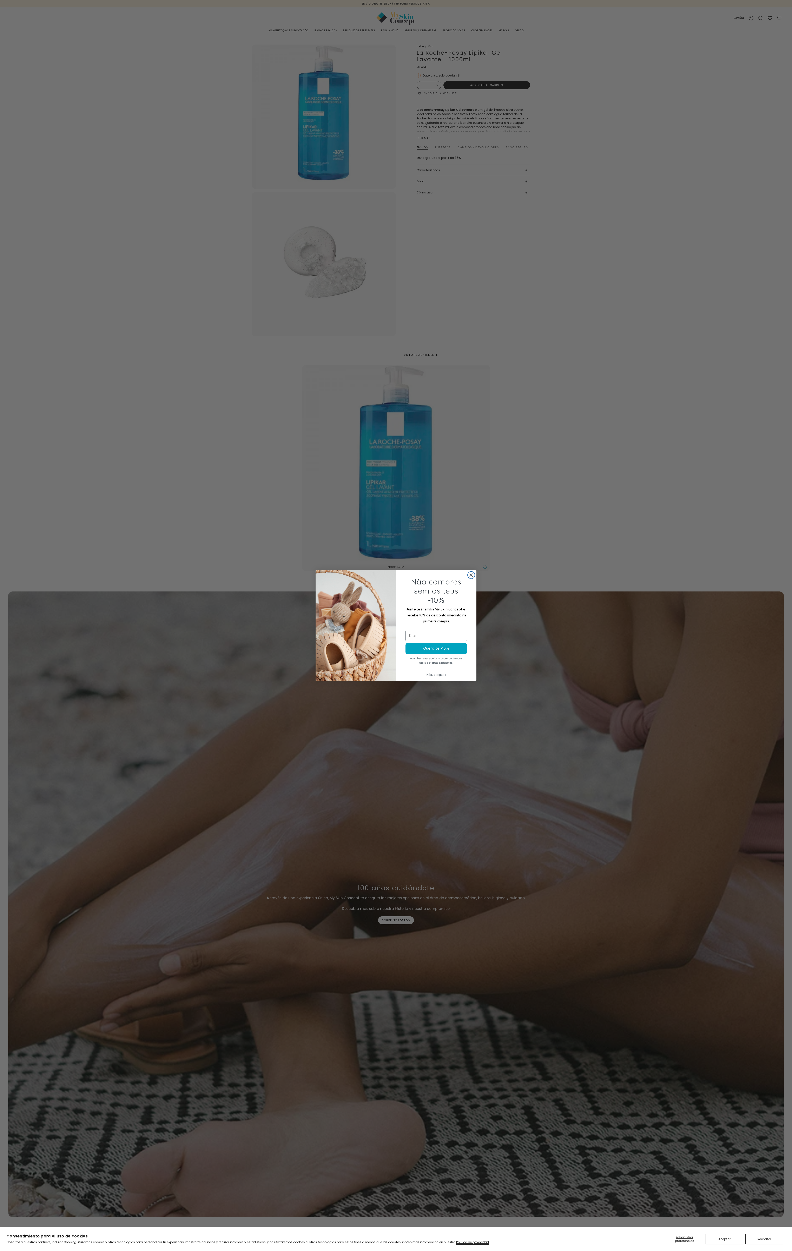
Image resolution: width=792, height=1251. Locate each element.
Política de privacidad (472, 1242)
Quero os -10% (436, 648)
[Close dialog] (471, 575)
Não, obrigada (436, 675)
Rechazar (764, 1239)
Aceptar (724, 1239)
